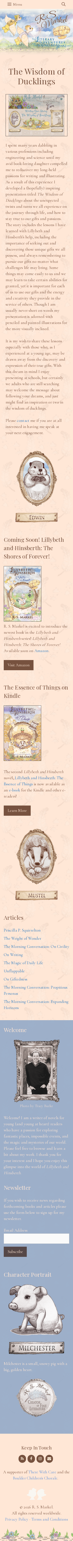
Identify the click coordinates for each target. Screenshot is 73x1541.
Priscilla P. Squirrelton (22, 930)
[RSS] (22, 1459)
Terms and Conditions (49, 1519)
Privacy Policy (16, 1519)
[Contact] (49, 1459)
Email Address (16, 1230)
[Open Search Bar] (63, 4)
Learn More (17, 810)
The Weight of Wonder (22, 938)
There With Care (42, 1472)
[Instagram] (40, 1459)
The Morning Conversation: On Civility (36, 946)
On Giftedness (15, 979)
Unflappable (14, 971)
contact (23, 420)
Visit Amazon (19, 665)
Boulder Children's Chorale (35, 1478)
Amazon (41, 650)
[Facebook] (31, 1459)
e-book (14, 790)
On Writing (13, 954)
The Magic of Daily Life (23, 962)
